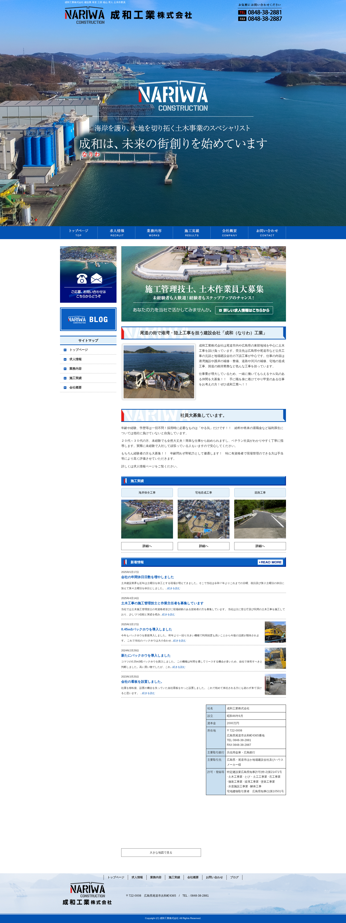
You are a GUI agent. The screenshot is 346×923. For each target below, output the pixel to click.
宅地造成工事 (203, 492)
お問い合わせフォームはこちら (88, 274)
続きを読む (173, 588)
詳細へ (147, 546)
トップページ (79, 232)
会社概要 (229, 232)
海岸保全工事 (147, 492)
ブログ (234, 877)
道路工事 (260, 492)
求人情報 (116, 232)
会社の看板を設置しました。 (142, 681)
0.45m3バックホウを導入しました (146, 629)
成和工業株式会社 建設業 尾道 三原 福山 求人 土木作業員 (95, 2)
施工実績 (192, 232)
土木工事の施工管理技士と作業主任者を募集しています (162, 603)
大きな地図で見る (161, 852)
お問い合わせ (267, 232)
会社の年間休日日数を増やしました (147, 577)
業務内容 (154, 232)
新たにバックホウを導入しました (146, 655)
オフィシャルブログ (88, 319)
